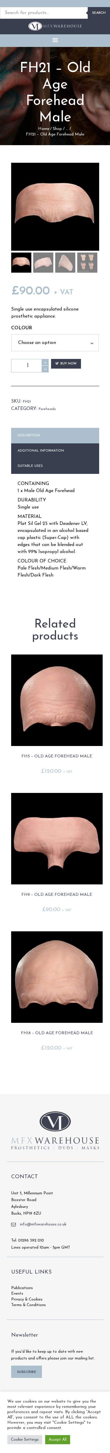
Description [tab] (29, 435)
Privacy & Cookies (27, 1299)
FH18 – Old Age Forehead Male (57, 1033)
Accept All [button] (58, 1440)
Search (99, 13)
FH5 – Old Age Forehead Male (56, 756)
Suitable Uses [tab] (30, 466)
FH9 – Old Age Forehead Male (56, 895)
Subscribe (26, 1372)
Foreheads (47, 409)
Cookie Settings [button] (25, 1440)
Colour (21, 328)
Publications (22, 1288)
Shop (57, 129)
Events (17, 1294)
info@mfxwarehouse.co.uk (43, 1224)
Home (43, 129)
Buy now (68, 363)
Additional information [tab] (41, 450)
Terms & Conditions (28, 1305)
